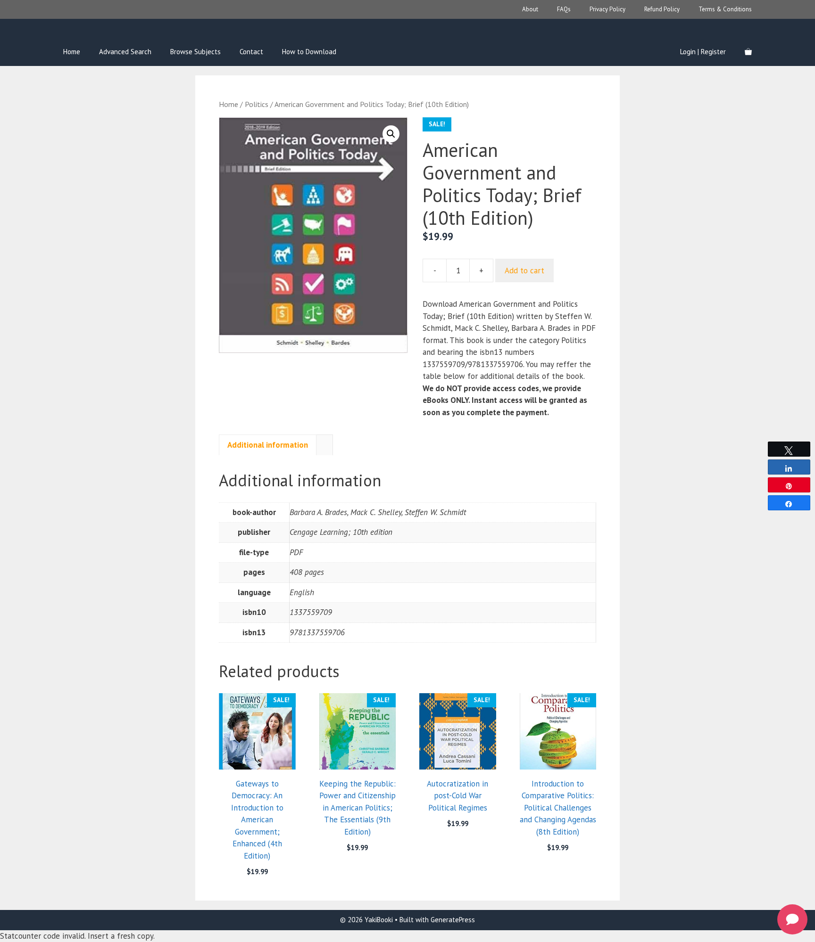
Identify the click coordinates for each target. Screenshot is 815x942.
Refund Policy (662, 9)
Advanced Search (125, 51)
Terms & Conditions (725, 9)
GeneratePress (453, 919)
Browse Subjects (195, 51)
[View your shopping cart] (748, 52)
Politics (256, 104)
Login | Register (703, 51)
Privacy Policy (607, 9)
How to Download (309, 51)
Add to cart (524, 270)
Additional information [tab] (267, 445)
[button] (391, 133)
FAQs (564, 9)
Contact (251, 51)
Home (71, 51)
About (530, 9)
